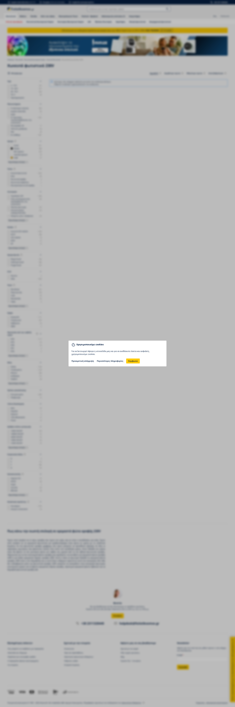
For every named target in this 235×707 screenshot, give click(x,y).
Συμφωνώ (133, 361)
